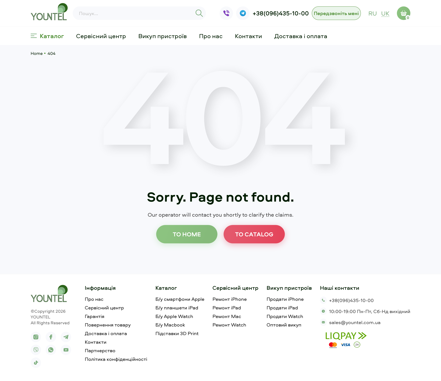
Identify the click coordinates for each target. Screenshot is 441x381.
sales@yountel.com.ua (355, 322)
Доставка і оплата (300, 36)
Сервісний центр (101, 36)
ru (372, 13)
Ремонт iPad (226, 307)
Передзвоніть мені (336, 13)
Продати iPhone (285, 299)
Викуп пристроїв (162, 36)
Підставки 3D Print (177, 333)
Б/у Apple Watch (174, 316)
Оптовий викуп (284, 324)
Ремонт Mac (226, 316)
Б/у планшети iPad (176, 307)
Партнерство (100, 350)
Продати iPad (282, 307)
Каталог (52, 36)
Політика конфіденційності (116, 359)
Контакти (248, 36)
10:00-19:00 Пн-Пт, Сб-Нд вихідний (369, 311)
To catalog (254, 234)
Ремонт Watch (229, 324)
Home (37, 53)
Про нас (211, 36)
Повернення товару (108, 324)
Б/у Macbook (170, 324)
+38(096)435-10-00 (281, 13)
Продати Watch (285, 316)
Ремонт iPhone (229, 299)
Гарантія (94, 316)
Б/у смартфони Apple (179, 299)
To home (187, 234)
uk (385, 13)
